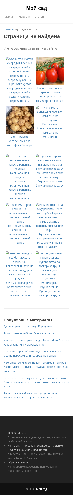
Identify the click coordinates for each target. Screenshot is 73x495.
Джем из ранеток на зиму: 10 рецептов (29, 326)
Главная (9, 16)
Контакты (14, 445)
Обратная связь (18, 462)
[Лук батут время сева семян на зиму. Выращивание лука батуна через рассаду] (50, 168)
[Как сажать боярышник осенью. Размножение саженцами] (50, 120)
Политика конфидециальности (27, 450)
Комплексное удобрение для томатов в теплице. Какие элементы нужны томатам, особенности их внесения (36, 367)
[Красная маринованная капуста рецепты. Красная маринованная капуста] (20, 177)
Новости (24, 16)
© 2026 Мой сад (18, 433)
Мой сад (36, 7)
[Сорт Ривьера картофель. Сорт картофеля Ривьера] (20, 132)
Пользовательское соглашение (42, 445)
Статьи (39, 16)
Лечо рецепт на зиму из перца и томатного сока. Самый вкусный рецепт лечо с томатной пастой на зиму (36, 382)
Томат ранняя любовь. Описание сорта (29, 333)
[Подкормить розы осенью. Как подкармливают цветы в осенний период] (20, 221)
